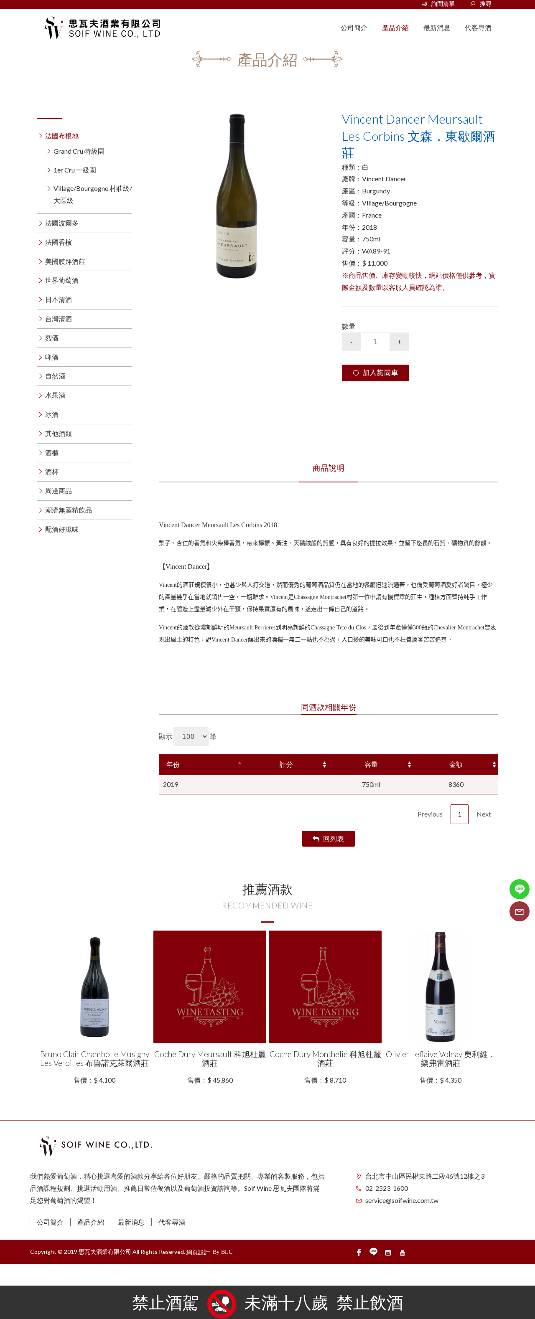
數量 (348, 326)
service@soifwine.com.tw (401, 1200)
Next (483, 814)
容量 (371, 764)
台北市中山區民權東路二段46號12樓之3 (424, 1176)
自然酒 (55, 376)
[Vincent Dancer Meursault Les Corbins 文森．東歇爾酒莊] (237, 196)
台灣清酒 (58, 318)
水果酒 (55, 395)
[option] (237, 196)
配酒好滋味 (62, 529)
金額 (456, 764)
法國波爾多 (62, 223)
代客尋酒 (171, 1222)
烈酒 (52, 338)
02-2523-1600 (386, 1188)
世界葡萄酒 (62, 280)
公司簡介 (50, 1222)
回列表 (333, 838)
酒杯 (52, 471)
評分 (286, 764)
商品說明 (328, 467)
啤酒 (52, 357)
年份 (173, 764)
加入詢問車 (380, 372)
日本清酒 (58, 299)
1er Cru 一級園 (75, 170)
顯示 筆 (188, 736)
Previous (430, 814)
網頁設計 (198, 1252)
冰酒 (52, 414)
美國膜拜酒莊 (65, 261)
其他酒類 (58, 433)
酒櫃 (52, 453)
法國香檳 (58, 242)
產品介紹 (90, 1222)
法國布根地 (62, 136)
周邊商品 (58, 491)
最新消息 (131, 1222)
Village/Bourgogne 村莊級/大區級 (93, 194)
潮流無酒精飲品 (68, 510)
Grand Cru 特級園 (79, 151)
